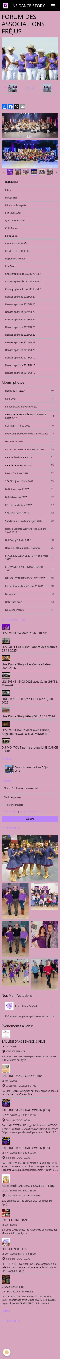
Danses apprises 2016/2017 (20, 372)
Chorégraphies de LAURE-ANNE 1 (23, 273)
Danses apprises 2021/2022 (20, 334)
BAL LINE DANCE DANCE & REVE (23, 1041)
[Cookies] (6, 1352)
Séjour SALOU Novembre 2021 (29, 406)
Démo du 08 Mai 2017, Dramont (29, 548)
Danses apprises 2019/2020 (20, 350)
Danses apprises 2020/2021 (20, 342)
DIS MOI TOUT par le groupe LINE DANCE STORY (30, 749)
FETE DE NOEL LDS (14, 1249)
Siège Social (11, 235)
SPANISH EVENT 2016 (29, 513)
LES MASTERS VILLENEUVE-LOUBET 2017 (29, 568)
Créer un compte (9, 811)
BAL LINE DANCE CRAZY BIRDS (22, 1076)
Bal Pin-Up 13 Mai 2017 (29, 540)
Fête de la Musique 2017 (29, 505)
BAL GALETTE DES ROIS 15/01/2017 (29, 578)
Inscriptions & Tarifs (16, 243)
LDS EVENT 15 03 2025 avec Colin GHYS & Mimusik (30, 683)
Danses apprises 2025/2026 (20, 304)
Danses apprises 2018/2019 (20, 357)
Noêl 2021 (29, 398)
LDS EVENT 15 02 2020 (29, 425)
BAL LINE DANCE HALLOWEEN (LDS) (26, 1110)
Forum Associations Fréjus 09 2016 (29, 586)
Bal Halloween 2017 (29, 497)
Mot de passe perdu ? (29, 811)
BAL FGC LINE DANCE (16, 1220)
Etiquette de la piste (15, 205)
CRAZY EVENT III (13, 1287)
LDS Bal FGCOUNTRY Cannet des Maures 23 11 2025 (29, 648)
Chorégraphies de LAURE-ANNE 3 (23, 289)
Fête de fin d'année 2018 (29, 457)
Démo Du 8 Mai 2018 (29, 473)
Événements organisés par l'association (29, 1016)
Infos (8, 190)
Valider (30, 819)
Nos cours (29, 594)
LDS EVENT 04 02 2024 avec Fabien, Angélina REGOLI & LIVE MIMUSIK (26, 731)
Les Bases (10, 266)
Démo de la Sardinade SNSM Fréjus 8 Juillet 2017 (29, 416)
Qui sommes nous (15, 220)
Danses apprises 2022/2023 (20, 327)
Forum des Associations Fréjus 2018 (29, 449)
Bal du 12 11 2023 (29, 390)
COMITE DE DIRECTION (18, 250)
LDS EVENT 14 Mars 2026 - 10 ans (25, 633)
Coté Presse (11, 228)
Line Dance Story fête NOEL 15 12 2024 (28, 716)
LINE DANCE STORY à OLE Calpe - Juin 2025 (27, 700)
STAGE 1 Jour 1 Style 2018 (29, 481)
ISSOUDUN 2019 (29, 441)
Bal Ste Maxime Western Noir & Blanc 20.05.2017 (29, 530)
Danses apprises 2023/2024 (20, 319)
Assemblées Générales (34, 1006)
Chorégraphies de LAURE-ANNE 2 (23, 281)
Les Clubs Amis (13, 212)
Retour (30, 88)
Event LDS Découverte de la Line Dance (29, 433)
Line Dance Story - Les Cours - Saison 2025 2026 (27, 666)
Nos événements (29, 609)
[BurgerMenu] (53, 5)
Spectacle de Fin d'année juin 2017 (29, 521)
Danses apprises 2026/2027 (20, 296)
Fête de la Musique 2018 (29, 465)
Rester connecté (14, 804)
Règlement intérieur (15, 258)
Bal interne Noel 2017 (29, 489)
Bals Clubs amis (29, 602)
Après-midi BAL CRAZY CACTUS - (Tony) (28, 1186)
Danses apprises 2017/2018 (20, 365)
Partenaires (11, 197)
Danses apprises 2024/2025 (20, 311)
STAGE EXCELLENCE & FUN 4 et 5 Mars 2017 (29, 557)
